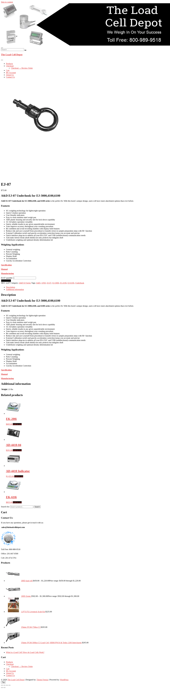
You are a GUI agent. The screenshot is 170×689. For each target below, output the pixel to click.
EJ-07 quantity (6, 278)
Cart (7, 70)
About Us (10, 75)
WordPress (64, 680)
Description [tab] (10, 287)
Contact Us (10, 77)
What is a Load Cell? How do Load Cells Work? (25, 652)
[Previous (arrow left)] (2, 687)
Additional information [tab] (15, 289)
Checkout (10, 66)
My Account (11, 73)
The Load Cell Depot (11, 54)
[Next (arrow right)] (4, 687)
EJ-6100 (71, 283)
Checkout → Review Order (22, 68)
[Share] (7, 685)
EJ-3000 (55, 283)
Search (37, 507)
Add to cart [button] (17, 424)
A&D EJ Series (25, 283)
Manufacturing (7, 273)
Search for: (5, 507)
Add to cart (6, 281)
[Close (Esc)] (9, 685)
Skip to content (7, 2)
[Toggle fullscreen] (4, 685)
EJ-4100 (63, 283)
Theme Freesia (42, 680)
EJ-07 (49, 283)
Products (9, 64)
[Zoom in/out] (2, 685)
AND (43, 283)
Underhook (79, 283)
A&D (38, 283)
